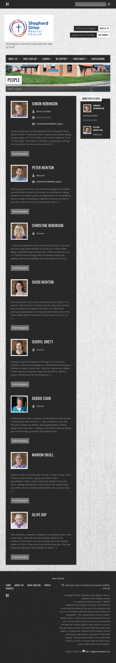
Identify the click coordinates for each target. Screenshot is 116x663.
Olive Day (39, 514)
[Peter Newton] (19, 180)
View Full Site (58, 578)
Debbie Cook (41, 398)
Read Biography (19, 153)
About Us (19, 585)
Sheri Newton (43, 282)
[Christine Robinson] (19, 238)
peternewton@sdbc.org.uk (48, 181)
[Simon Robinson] (19, 116)
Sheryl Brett (42, 341)
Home (10, 89)
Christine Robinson (47, 225)
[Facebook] (7, 4)
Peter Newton (43, 167)
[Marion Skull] (19, 467)
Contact (10, 588)
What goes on (34, 585)
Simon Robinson (45, 103)
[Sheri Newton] (19, 294)
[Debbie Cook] (19, 410)
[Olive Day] (19, 527)
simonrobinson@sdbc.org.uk (49, 123)
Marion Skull (43, 455)
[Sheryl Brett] (19, 354)
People (13, 79)
